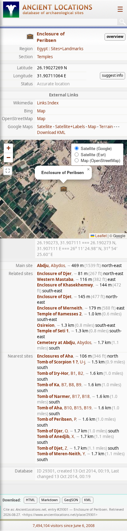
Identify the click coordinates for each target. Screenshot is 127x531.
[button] (64, 189)
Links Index (48, 103)
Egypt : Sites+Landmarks (60, 48)
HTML (30, 500)
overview (115, 36)
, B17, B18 (63, 396)
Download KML (51, 132)
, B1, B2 (60, 373)
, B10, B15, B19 (64, 408)
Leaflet (100, 235)
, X (55, 436)
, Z (52, 448)
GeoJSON (71, 500)
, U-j (61, 362)
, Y (61, 453)
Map (41, 111)
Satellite (44, 126)
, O (52, 431)
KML (87, 500)
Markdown (49, 500)
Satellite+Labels (70, 126)
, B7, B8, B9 (59, 384)
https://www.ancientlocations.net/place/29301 (60, 515)
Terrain (106, 126)
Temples (45, 56)
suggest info (112, 75)
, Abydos (51, 265)
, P (56, 419)
